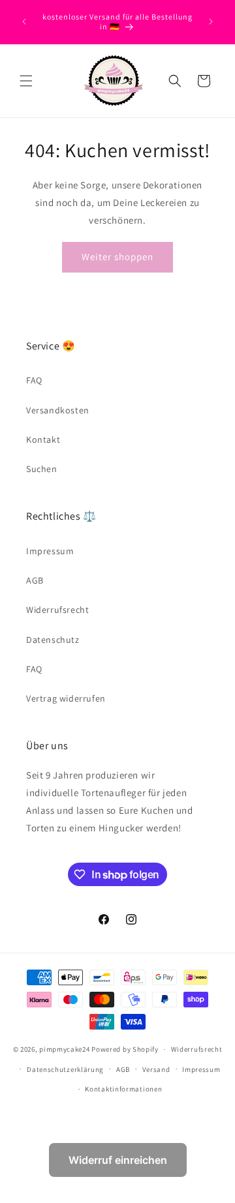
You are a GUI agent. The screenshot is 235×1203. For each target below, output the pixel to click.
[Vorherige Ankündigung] (24, 21)
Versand (156, 1069)
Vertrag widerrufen (66, 698)
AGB (35, 580)
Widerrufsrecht (57, 610)
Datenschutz (53, 640)
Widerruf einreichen (118, 1159)
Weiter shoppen (117, 256)
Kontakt (43, 439)
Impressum (50, 551)
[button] (26, 81)
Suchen (41, 469)
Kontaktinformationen (123, 1088)
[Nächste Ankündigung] (210, 21)
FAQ (34, 380)
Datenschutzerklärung (65, 1069)
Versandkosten (57, 410)
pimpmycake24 (64, 1049)
